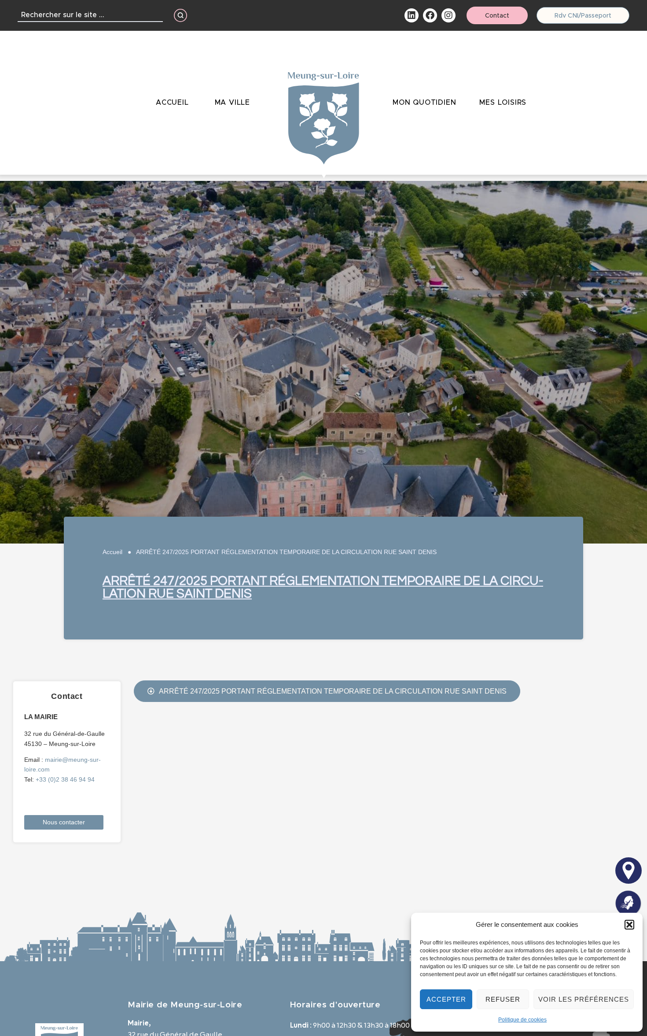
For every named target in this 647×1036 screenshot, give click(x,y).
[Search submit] (180, 15)
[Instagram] (448, 15)
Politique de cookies (522, 1020)
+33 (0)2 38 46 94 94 (65, 779)
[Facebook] (430, 15)
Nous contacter (64, 822)
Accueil (112, 551)
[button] (629, 924)
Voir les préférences (583, 999)
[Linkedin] (411, 15)
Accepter (446, 999)
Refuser (502, 999)
